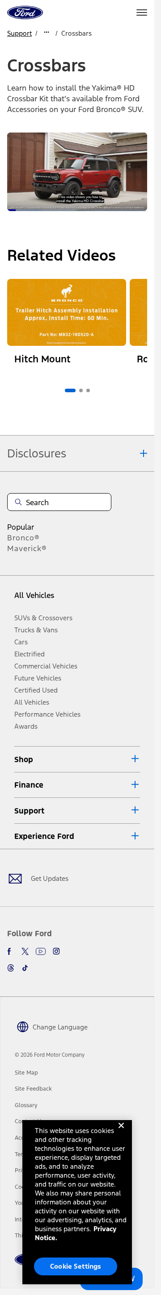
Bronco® (23, 538)
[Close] (121, 1132)
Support (19, 33)
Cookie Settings (75, 1266)
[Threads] (10, 967)
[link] (26, 1073)
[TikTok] (25, 967)
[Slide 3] (88, 390)
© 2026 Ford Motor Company (50, 1055)
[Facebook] (10, 951)
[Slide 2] (81, 390)
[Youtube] (41, 951)
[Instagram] (56, 951)
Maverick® (27, 548)
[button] (77, 759)
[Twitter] (25, 951)
